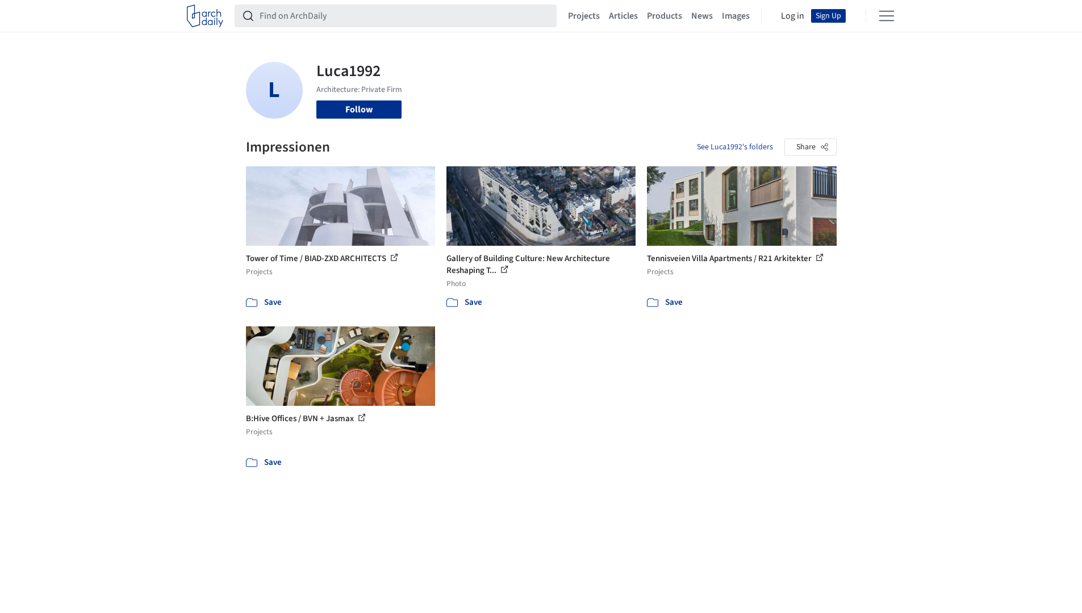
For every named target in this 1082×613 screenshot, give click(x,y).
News (702, 16)
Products (664, 16)
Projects (584, 16)
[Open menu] (887, 16)
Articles (623, 16)
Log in (792, 16)
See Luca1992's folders (735, 147)
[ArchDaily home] (205, 16)
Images (736, 16)
